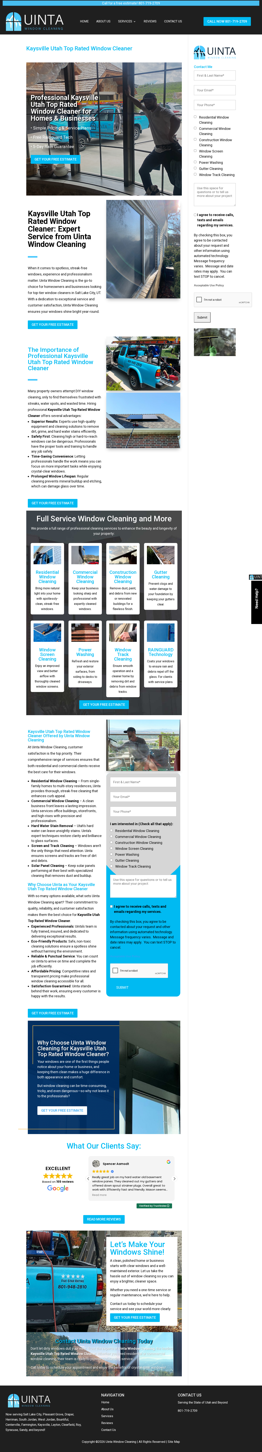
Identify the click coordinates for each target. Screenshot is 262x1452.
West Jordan (46, 1419)
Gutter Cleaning (161, 575)
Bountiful (62, 1419)
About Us (103, 21)
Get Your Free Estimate (56, 159)
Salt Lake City (32, 1414)
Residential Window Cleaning (47, 577)
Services (125, 21)
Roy (78, 1425)
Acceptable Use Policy (125, 956)
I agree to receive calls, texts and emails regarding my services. (140, 909)
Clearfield (68, 1425)
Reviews (150, 21)
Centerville (13, 1425)
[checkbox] (111, 830)
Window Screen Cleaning (47, 654)
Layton (55, 1425)
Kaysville (44, 1425)
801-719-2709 (187, 1411)
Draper (69, 1414)
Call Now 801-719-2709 (227, 21)
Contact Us (173, 21)
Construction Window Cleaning (123, 577)
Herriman (12, 1419)
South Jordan (28, 1419)
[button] (174, 1179)
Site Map (174, 1442)
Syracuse (12, 1430)
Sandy (23, 1430)
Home (84, 21)
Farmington (28, 1425)
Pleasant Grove (53, 1414)
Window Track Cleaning (123, 654)
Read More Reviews (104, 1219)
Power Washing (85, 652)
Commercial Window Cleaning (85, 577)
